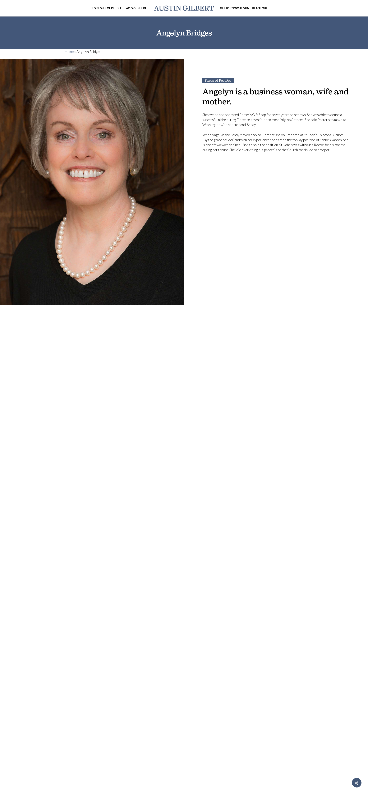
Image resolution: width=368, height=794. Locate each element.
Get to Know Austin (234, 8)
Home (69, 51)
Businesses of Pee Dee (106, 8)
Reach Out (259, 8)
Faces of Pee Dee (136, 8)
